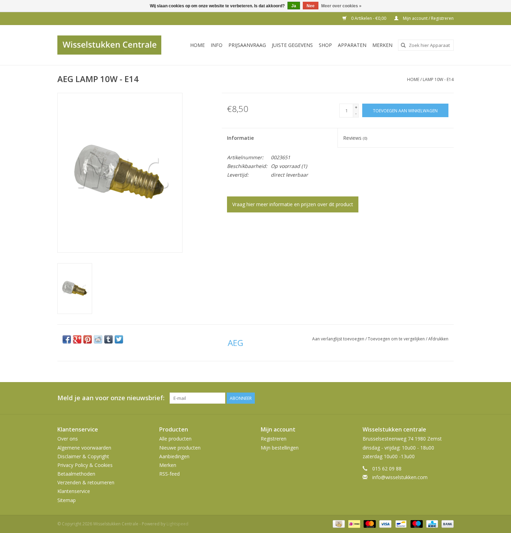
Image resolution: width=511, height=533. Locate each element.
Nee (311, 5)
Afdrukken (438, 339)
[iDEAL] (353, 523)
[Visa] (384, 523)
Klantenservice (73, 491)
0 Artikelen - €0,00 (368, 18)
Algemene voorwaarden (84, 447)
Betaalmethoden (76, 473)
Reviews (355, 138)
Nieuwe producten (180, 447)
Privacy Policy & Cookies (85, 465)
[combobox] (426, 45)
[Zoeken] (403, 45)
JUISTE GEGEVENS (292, 45)
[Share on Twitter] (119, 339)
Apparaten (352, 45)
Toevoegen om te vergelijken (397, 339)
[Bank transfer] (446, 523)
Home (197, 45)
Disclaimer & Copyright (83, 456)
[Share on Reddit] (98, 339)
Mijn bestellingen (280, 447)
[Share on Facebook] (67, 339)
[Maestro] (416, 523)
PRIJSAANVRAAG (247, 45)
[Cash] (338, 523)
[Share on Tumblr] (108, 339)
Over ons (67, 438)
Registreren (273, 438)
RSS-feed (169, 473)
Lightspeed (177, 524)
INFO (216, 45)
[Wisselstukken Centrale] (113, 45)
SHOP (325, 45)
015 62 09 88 (387, 468)
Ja (293, 5)
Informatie (240, 138)
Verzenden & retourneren (85, 482)
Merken (382, 45)
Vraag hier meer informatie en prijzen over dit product (292, 204)
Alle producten (175, 438)
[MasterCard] (369, 523)
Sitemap (66, 500)
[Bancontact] (400, 523)
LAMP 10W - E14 (438, 79)
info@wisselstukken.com (400, 477)
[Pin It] (87, 339)
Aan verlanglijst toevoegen (338, 339)
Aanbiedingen (174, 456)
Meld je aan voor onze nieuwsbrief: (110, 398)
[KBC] (431, 523)
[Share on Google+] (77, 339)
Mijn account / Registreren (428, 18)
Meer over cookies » (341, 5)
